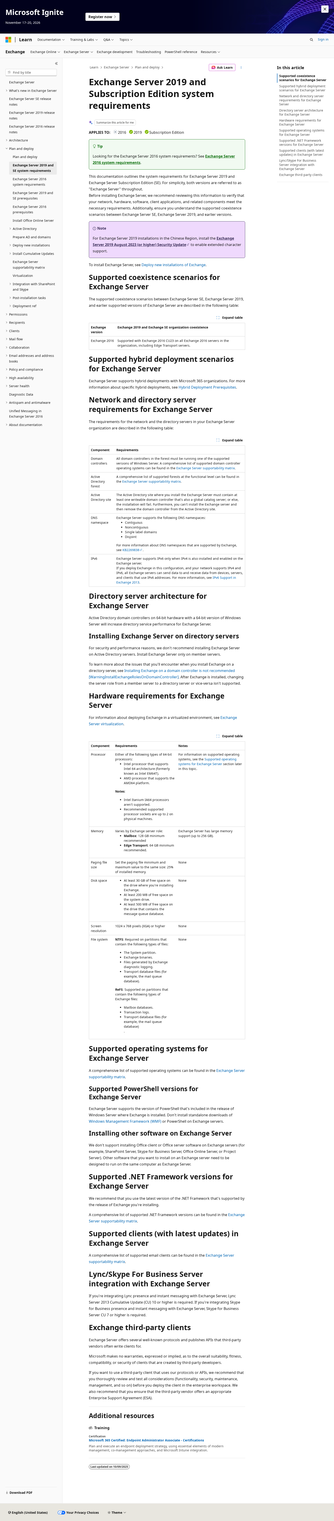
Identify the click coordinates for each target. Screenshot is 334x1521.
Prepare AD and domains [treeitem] (32, 237)
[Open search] (311, 40)
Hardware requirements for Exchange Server (300, 122)
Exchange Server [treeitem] (22, 82)
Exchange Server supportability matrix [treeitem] (29, 265)
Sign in (323, 39)
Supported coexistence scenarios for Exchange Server (302, 78)
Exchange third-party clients (300, 175)
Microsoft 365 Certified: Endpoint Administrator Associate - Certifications (146, 1440)
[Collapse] (56, 63)
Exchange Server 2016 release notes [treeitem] (32, 129)
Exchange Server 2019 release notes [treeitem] (32, 115)
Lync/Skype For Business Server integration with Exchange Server (297, 164)
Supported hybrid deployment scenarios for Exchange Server (302, 88)
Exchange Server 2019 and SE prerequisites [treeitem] (33, 196)
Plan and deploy (147, 67)
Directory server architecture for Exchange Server (301, 112)
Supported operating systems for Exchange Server (301, 132)
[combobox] (31, 72)
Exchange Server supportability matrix (205, 468)
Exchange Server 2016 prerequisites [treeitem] (29, 209)
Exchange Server (116, 67)
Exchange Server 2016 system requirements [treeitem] (29, 182)
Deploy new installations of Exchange (174, 264)
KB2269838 (130, 550)
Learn (94, 67)
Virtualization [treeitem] (23, 275)
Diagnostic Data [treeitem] (21, 394)
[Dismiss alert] (325, 9)
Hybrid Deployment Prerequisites (207, 387)
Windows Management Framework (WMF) (125, 1121)
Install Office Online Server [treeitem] (33, 220)
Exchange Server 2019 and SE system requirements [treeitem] (33, 168)
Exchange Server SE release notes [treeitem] (30, 102)
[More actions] (241, 67)
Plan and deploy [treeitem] (25, 157)
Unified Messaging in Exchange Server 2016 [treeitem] (26, 414)
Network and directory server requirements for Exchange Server (301, 100)
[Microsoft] (8, 40)
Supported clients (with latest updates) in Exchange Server (301, 152)
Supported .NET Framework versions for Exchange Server (301, 142)
